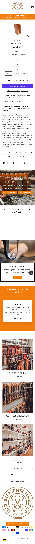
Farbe (17, 69)
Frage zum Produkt (17, 156)
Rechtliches (17, 475)
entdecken (17, 377)
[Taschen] (17, 440)
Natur (8, 73)
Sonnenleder (17, 43)
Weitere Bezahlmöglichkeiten (17, 91)
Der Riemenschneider (17, 468)
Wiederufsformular (17, 523)
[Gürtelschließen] (17, 397)
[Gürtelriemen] (17, 354)
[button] (31, 272)
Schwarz (25, 73)
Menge (18, 61)
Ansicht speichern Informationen (14, 101)
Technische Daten (17, 152)
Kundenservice (17, 481)
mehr (17, 277)
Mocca (16, 73)
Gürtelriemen (9, 192)
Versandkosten (22, 54)
